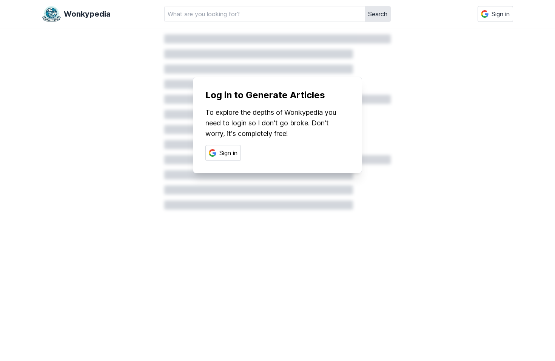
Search (377, 14)
